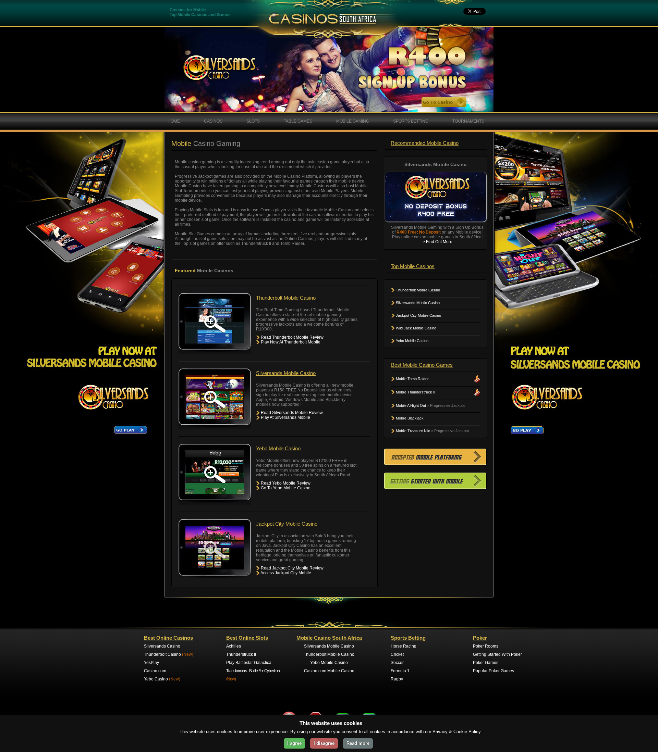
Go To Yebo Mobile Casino (285, 488)
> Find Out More (437, 241)
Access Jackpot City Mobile (285, 573)
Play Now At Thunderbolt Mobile (290, 342)
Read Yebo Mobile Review (285, 483)
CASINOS (213, 121)
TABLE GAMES (298, 121)
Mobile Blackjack (409, 418)
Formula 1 (400, 670)
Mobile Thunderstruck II (415, 392)
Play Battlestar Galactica (248, 662)
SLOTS (253, 121)
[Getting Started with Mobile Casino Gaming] (435, 487)
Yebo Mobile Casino (411, 341)
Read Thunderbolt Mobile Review (292, 337)
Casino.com (155, 670)
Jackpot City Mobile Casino (418, 315)
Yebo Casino (162, 679)
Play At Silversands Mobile (285, 417)
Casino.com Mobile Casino (329, 670)
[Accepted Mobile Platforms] (435, 463)
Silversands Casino (162, 646)
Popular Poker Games (493, 670)
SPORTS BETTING (410, 121)
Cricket (397, 654)
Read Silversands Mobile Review (291, 412)
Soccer (397, 662)
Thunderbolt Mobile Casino (417, 290)
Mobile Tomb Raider (412, 379)
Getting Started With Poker (497, 654)
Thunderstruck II (241, 654)
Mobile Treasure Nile (412, 431)
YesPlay (151, 662)
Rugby (397, 679)
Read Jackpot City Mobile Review (292, 568)
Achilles (233, 646)
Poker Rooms (485, 646)
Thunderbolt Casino (168, 654)
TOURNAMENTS (468, 121)
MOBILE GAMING (352, 121)
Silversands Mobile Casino (417, 303)
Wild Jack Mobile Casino (415, 328)
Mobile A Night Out (410, 405)
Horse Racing (403, 646)
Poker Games (485, 662)
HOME (174, 121)
